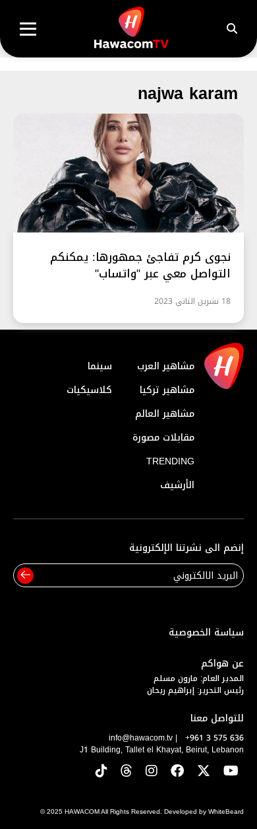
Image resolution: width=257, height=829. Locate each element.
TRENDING (170, 461)
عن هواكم (222, 663)
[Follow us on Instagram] (151, 771)
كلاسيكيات (89, 390)
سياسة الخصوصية (206, 632)
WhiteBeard (226, 811)
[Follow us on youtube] (231, 771)
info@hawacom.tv (141, 738)
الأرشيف (177, 485)
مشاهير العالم (164, 414)
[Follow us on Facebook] (177, 771)
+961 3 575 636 (214, 738)
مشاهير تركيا (167, 390)
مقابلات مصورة (163, 438)
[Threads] (126, 771)
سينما (100, 366)
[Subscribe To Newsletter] (25, 575)
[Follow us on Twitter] (203, 771)
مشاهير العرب (165, 366)
